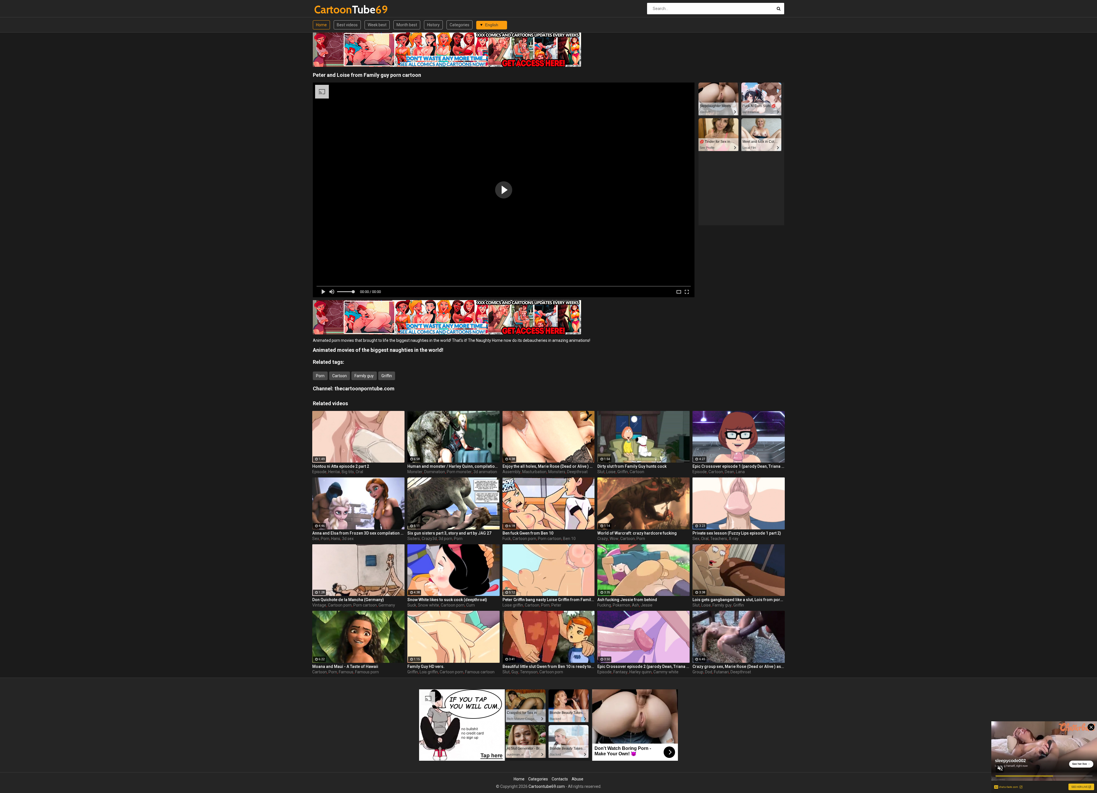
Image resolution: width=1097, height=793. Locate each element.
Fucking (604, 605)
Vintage (319, 605)
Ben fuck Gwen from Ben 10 (528, 533)
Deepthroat (577, 471)
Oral (359, 471)
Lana (740, 471)
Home (321, 25)
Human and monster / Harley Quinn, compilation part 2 (453, 466)
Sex (315, 538)
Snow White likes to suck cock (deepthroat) (447, 599)
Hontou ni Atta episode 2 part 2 (340, 466)
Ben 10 (569, 538)
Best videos (347, 25)
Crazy (602, 538)
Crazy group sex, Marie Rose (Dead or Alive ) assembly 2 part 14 (738, 666)
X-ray (733, 538)
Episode (319, 471)
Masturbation (534, 471)
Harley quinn (640, 672)
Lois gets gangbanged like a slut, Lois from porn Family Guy (738, 599)
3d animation (485, 471)
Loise (611, 471)
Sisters (413, 538)
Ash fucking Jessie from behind (627, 599)
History (433, 25)
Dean (729, 471)
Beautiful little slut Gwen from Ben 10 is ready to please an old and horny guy (549, 666)
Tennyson (529, 672)
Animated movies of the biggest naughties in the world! (378, 350)
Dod (708, 672)
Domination (434, 471)
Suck (411, 605)
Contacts (560, 779)
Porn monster (459, 471)
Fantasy (620, 672)
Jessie (646, 605)
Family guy (364, 376)
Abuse (577, 779)
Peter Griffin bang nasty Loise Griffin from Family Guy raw (549, 599)
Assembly (512, 471)
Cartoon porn (524, 538)
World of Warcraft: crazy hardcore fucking (637, 533)
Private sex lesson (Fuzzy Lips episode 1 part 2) (736, 533)
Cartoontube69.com (547, 786)
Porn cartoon (549, 538)
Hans (335, 538)
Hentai (334, 471)
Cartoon (339, 376)
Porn (320, 376)
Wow (614, 538)
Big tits (348, 471)
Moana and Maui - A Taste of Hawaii (345, 666)
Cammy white (665, 672)
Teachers (718, 538)
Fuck (507, 538)
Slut (600, 471)
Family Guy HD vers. (426, 666)
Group (697, 672)
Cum (470, 605)
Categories (459, 25)
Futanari (721, 672)
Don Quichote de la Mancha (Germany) (348, 599)
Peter (556, 605)
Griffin (386, 376)
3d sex (348, 538)
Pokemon (621, 605)
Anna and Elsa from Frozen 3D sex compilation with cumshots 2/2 (358, 533)
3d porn (445, 538)
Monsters (556, 471)
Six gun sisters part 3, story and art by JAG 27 (449, 533)
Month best (407, 25)
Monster (415, 471)
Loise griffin (513, 605)
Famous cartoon (480, 672)
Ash (635, 605)
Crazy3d (429, 538)
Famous (346, 672)
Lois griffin (429, 672)
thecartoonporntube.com (365, 389)
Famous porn (367, 672)
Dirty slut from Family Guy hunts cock (631, 466)
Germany (387, 605)
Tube (329, 9)
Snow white (428, 605)
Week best (377, 25)
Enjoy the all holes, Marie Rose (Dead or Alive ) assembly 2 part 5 (549, 466)
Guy (514, 672)
